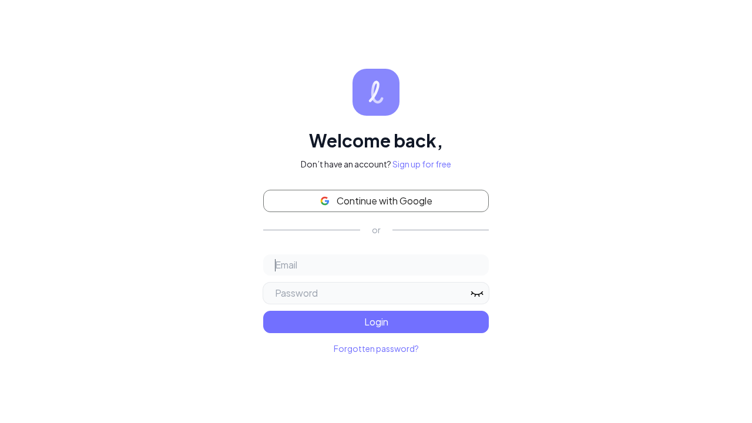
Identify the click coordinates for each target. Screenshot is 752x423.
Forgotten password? (376, 348)
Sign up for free (421, 164)
